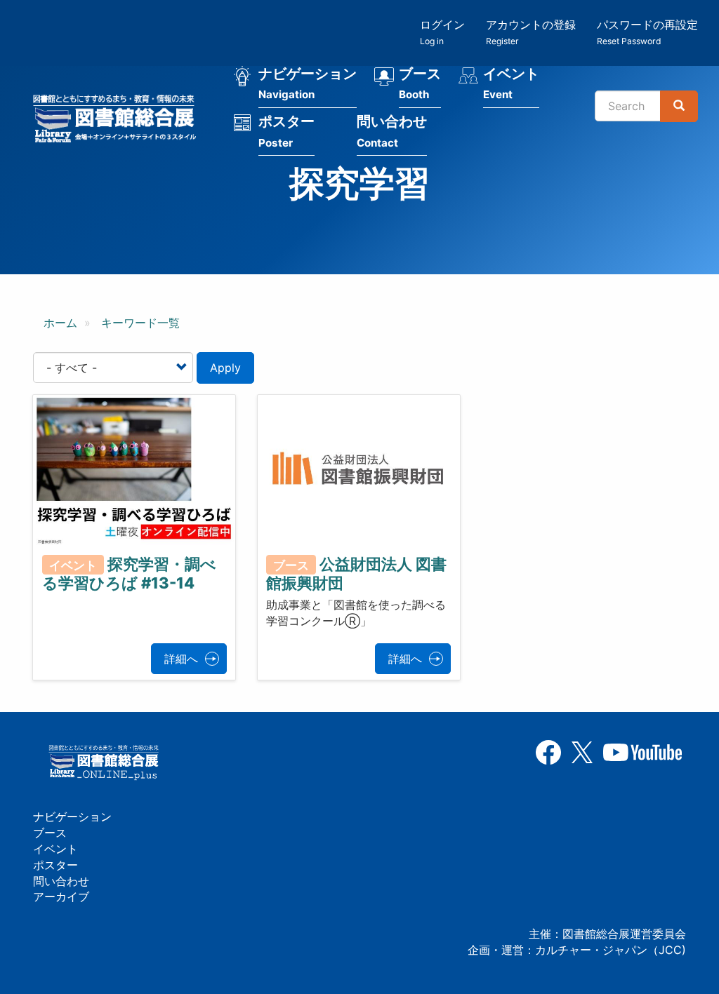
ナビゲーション (307, 83)
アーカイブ (61, 896)
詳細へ (181, 659)
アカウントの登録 (531, 32)
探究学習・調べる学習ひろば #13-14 (129, 573)
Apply (225, 368)
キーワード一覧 (140, 323)
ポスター (286, 131)
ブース (420, 83)
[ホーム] (119, 121)
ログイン (442, 32)
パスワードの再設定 (647, 32)
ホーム (60, 323)
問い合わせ (392, 131)
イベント (511, 83)
